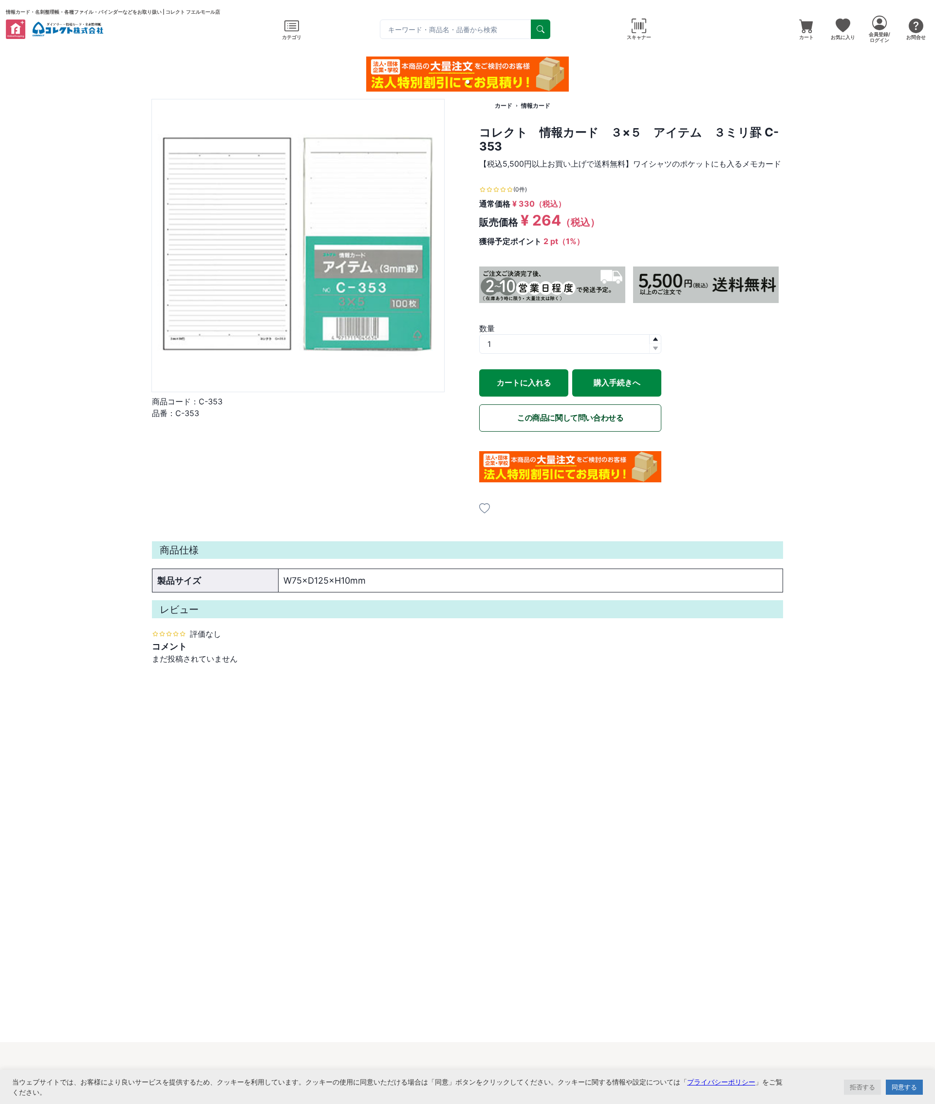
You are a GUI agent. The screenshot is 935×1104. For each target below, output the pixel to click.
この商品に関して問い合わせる (570, 417)
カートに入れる (524, 382)
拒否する (862, 1087)
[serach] (540, 29)
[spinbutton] (570, 344)
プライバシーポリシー (721, 1082)
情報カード (535, 105)
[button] (467, 82)
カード (503, 105)
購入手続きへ (617, 382)
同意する (904, 1087)
